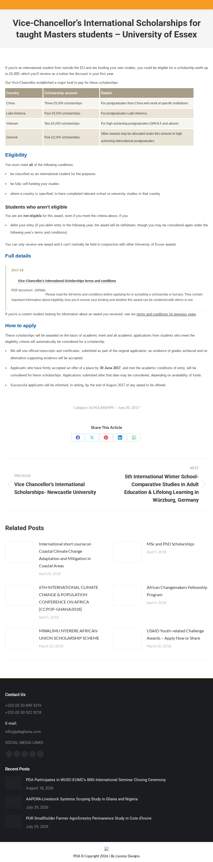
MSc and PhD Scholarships (170, 543)
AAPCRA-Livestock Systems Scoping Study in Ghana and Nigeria (82, 799)
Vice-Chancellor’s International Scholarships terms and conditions (67, 281)
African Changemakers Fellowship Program (177, 591)
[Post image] (19, 552)
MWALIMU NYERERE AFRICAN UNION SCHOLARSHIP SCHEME (69, 634)
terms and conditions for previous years (166, 314)
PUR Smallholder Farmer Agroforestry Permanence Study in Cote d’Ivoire (88, 818)
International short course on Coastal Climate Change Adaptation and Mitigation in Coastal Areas (65, 554)
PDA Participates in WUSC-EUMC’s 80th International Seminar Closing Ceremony (96, 779)
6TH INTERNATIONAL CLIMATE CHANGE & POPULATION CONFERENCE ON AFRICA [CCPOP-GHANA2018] (68, 598)
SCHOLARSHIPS (101, 408)
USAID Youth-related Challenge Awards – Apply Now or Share (175, 634)
